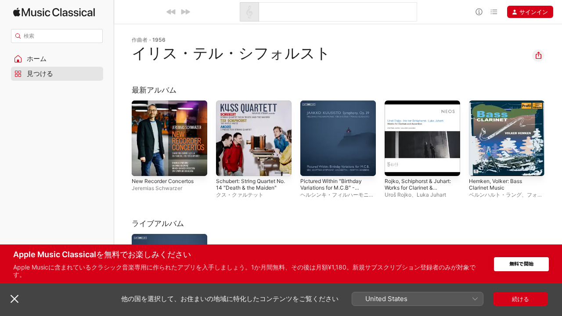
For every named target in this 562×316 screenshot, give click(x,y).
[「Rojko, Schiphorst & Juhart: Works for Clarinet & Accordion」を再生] (395, 165)
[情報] (479, 12)
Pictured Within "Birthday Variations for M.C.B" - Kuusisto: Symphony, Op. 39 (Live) (334, 115)
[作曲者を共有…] (538, 56)
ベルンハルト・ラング (495, 194)
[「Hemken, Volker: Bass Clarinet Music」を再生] (479, 165)
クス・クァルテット (239, 194)
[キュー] (494, 12)
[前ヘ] (171, 12)
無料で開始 (521, 264)
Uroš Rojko (398, 194)
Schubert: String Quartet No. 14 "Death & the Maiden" (250, 111)
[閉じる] (14, 299)
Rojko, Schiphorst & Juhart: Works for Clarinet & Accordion (422, 111)
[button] (57, 58)
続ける (520, 298)
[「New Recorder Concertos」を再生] (142, 165)
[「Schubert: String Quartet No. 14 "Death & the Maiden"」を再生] (227, 165)
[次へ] (185, 12)
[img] (54, 12)
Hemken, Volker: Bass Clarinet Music (499, 108)
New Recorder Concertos (167, 104)
